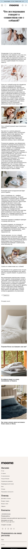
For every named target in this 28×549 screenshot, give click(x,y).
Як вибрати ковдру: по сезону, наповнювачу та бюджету (10, 380)
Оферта (3, 506)
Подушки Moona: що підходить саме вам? (14, 346)
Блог (2, 486)
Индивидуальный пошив (7, 483)
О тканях (3, 473)
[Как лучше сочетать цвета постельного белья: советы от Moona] (14, 402)
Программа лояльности (7, 491)
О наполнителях (5, 476)
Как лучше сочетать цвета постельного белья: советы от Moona (13, 423)
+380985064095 (5, 514)
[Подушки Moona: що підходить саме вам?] (14, 324)
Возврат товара (5, 501)
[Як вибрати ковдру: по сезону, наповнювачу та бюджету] (14, 363)
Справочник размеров (7, 481)
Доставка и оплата (6, 498)
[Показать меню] (2, 5)
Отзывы (3, 489)
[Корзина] (25, 5)
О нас (2, 470)
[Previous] (2, 1)
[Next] (26, 1)
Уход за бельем (5, 478)
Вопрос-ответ (4, 503)
